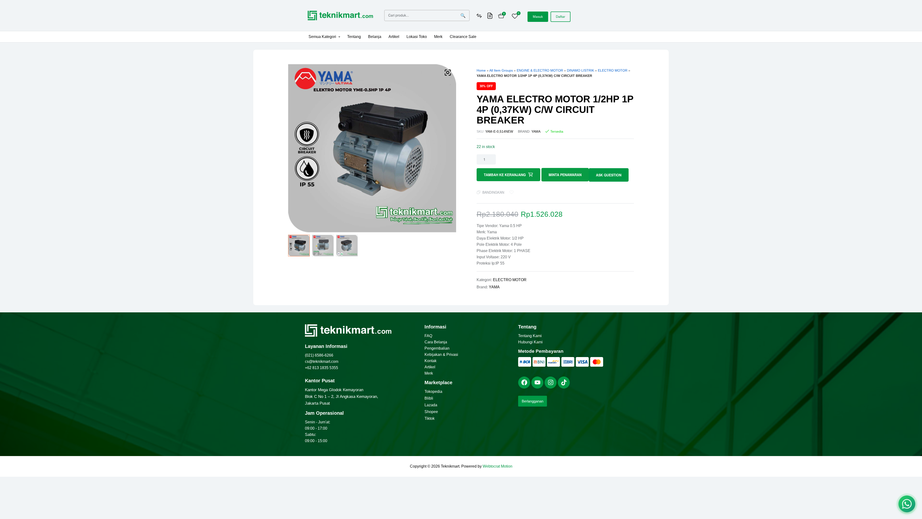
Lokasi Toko (416, 37)
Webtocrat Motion (497, 466)
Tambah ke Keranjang (505, 174)
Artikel (393, 37)
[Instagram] (551, 383)
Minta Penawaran (565, 174)
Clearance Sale (463, 37)
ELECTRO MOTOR (612, 70)
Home (481, 70)
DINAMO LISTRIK (580, 70)
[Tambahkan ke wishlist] (513, 192)
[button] (324, 36)
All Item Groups (501, 70)
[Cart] (501, 16)
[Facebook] (524, 383)
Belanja (374, 37)
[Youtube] (537, 383)
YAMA (535, 131)
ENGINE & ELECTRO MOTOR (540, 70)
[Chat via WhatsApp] (906, 503)
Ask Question (608, 175)
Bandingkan (493, 192)
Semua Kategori (322, 37)
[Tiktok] (564, 383)
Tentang (354, 37)
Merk (438, 37)
